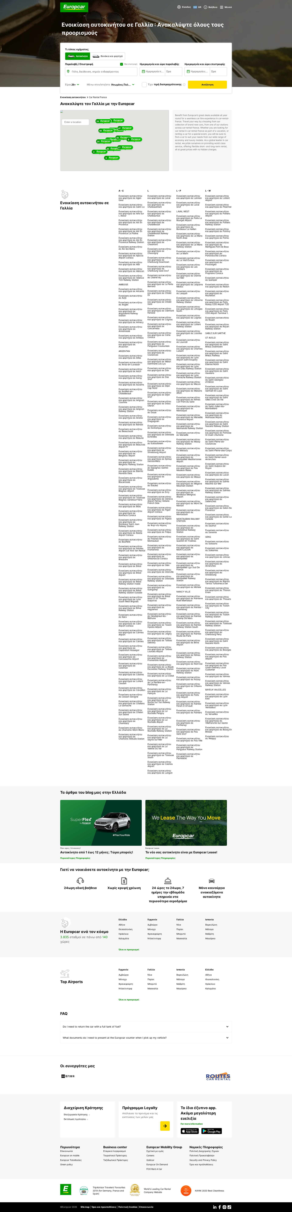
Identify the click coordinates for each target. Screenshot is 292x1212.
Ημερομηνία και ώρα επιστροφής (205, 64)
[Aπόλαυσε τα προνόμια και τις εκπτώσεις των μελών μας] (165, 1126)
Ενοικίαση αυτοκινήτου (73, 97)
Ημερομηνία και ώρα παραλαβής (159, 64)
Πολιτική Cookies (127, 1207)
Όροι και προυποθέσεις (104, 1207)
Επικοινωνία (146, 1207)
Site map (85, 1207)
